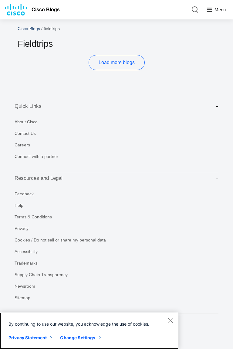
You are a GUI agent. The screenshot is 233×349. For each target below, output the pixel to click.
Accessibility (26, 251)
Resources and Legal (38, 178)
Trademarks (26, 263)
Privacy (22, 228)
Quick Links (28, 106)
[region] (89, 331)
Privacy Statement (27, 337)
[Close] (170, 320)
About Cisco (26, 121)
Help (19, 205)
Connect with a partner (36, 156)
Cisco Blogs (46, 9)
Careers (22, 144)
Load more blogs (117, 62)
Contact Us (25, 133)
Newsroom (25, 286)
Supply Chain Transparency (41, 274)
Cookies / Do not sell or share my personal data (60, 240)
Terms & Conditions (33, 216)
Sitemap (22, 297)
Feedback (24, 193)
